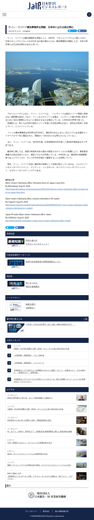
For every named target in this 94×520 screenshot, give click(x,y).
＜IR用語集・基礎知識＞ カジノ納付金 (28, 355)
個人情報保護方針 (62, 511)
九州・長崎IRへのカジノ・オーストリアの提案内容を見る (29, 443)
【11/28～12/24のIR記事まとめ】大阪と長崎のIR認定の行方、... (50, 324)
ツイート (73, 31)
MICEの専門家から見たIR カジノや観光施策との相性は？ (30, 398)
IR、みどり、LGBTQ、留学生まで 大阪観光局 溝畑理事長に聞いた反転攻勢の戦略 (39, 431)
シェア (83, 31)
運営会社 (46, 511)
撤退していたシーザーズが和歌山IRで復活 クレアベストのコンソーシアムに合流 (39, 465)
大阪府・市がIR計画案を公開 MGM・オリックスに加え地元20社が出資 (41, 349)
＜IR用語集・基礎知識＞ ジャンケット (28, 363)
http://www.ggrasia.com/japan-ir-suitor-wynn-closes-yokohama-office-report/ (37, 221)
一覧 (85, 319)
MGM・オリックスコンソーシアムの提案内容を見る (27, 454)
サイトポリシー (31, 511)
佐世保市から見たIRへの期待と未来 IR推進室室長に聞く (29, 420)
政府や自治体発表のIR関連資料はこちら (43, 262)
